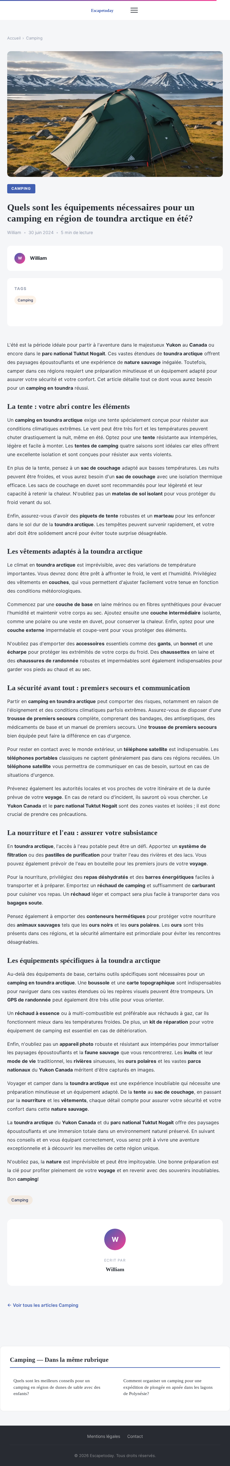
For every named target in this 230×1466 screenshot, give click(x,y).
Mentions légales (103, 1436)
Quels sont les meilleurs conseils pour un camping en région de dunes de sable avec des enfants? (56, 1387)
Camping (34, 38)
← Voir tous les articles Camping (42, 1305)
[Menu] (134, 10)
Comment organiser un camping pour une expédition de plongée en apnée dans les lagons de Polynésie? (168, 1387)
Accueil (14, 38)
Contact (135, 1436)
